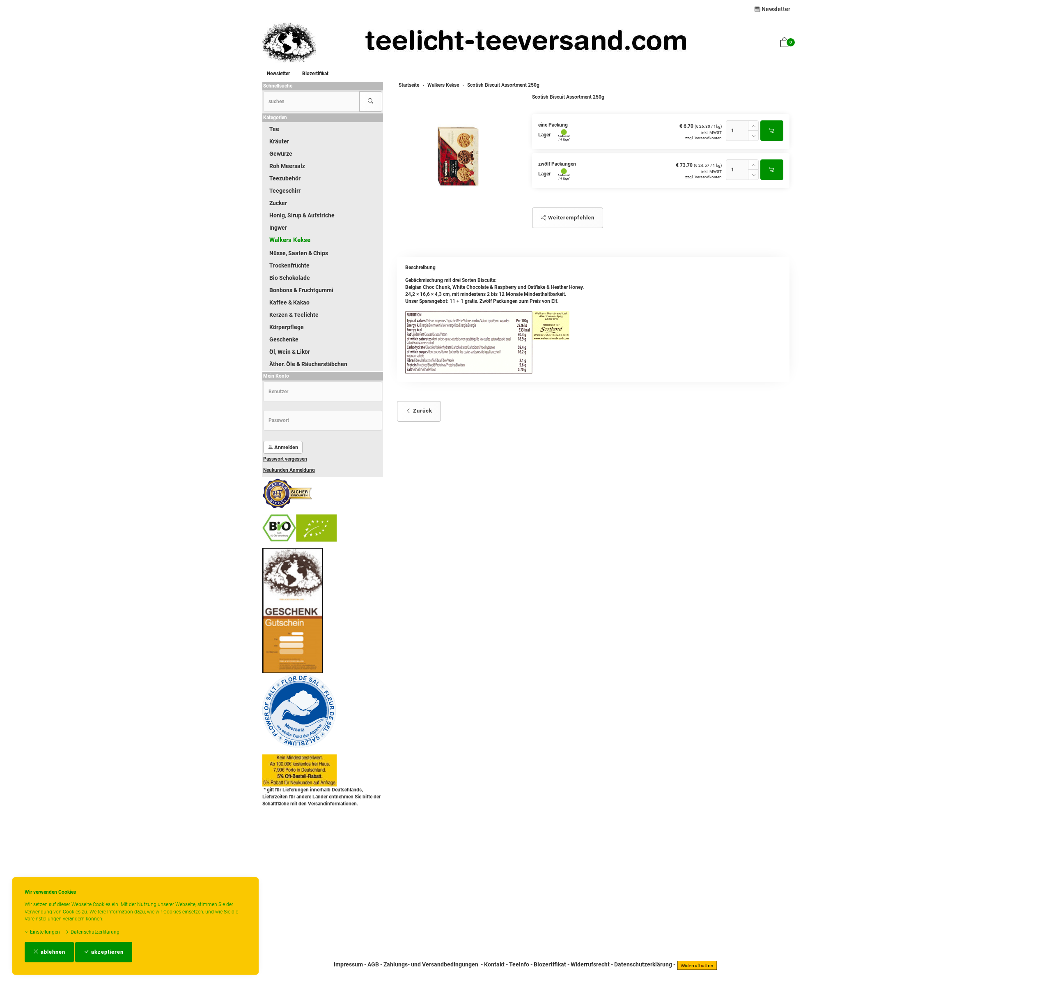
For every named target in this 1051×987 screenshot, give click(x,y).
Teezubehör (285, 178)
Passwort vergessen (285, 459)
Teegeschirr (285, 190)
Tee (274, 129)
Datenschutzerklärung (94, 932)
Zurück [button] (421, 411)
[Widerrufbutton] (697, 964)
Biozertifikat (315, 73)
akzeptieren (106, 952)
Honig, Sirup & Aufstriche (302, 215)
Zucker (278, 203)
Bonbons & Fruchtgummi (301, 290)
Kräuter (279, 141)
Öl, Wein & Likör (289, 351)
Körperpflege (286, 327)
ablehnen (52, 952)
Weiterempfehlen (570, 217)
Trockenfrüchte (289, 265)
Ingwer (278, 227)
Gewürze (280, 153)
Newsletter (775, 9)
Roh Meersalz (287, 166)
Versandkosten (708, 138)
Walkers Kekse (289, 240)
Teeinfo (519, 964)
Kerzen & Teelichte (294, 314)
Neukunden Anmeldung (289, 470)
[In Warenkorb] (771, 130)
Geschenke (283, 339)
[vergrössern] (458, 156)
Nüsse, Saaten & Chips (298, 253)
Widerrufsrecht (590, 964)
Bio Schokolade (289, 277)
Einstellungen (44, 932)
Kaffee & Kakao (289, 302)
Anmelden (285, 447)
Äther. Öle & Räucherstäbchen (308, 364)
